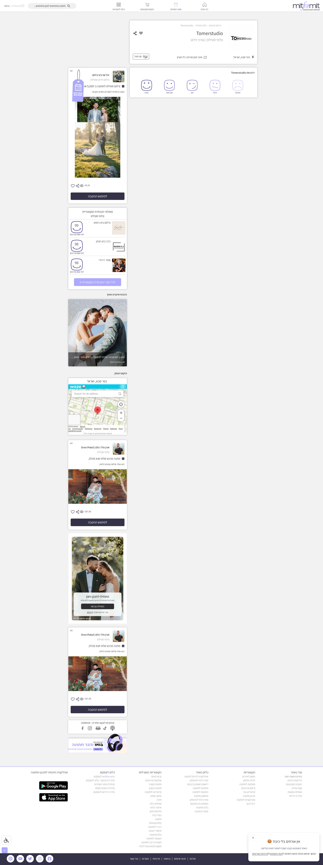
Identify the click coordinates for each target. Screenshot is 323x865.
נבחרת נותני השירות (104, 784)
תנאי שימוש (180, 858)
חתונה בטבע (155, 788)
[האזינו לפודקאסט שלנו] (97, 743)
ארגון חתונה (249, 796)
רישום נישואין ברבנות (197, 784)
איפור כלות (156, 807)
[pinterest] (11, 861)
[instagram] (40, 861)
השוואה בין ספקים (199, 803)
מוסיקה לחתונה (247, 784)
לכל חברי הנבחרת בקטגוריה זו (97, 282)
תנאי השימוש (276, 853)
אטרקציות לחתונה (246, 800)
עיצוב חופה (156, 796)
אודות (193, 858)
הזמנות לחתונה (200, 792)
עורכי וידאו (198, 39)
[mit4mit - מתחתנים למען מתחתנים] (307, 6)
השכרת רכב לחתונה (151, 842)
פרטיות (156, 858)
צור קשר (134, 858)
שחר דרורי (105, 260)
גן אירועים (156, 776)
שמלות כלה (156, 803)
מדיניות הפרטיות (260, 853)
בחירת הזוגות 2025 (105, 788)
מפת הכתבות (201, 811)
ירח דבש (251, 803)
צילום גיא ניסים (102, 223)
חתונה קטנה (155, 784)
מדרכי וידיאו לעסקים (104, 792)
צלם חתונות (156, 834)
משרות (145, 858)
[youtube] (21, 861)
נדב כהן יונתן (103, 241)
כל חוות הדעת (295, 780)
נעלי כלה (157, 815)
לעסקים (104, 776)
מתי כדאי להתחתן (199, 780)
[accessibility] (6, 840)
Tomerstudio (186, 25)
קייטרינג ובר (249, 792)
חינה (159, 800)
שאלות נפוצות (295, 792)
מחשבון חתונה (201, 796)
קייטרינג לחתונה (153, 792)
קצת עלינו (297, 788)
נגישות (167, 858)
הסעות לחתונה (154, 838)
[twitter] (30, 861)
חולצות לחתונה (200, 788)
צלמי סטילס (200, 25)
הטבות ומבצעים (294, 784)
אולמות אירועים (154, 780)
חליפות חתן (156, 811)
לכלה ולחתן (249, 780)
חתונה (158, 819)
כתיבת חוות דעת (293, 776)
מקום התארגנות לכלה (150, 846)
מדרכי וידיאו (295, 796)
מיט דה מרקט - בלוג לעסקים (100, 780)
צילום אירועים (214, 25)
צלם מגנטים (155, 823)
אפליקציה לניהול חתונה (196, 776)
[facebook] (50, 861)
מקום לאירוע (248, 776)
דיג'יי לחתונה (155, 827)
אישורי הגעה (155, 830)
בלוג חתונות (202, 807)
